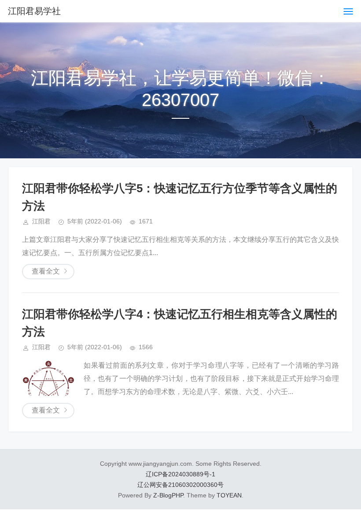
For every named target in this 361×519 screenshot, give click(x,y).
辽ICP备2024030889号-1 (180, 474)
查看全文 (46, 271)
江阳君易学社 (34, 11)
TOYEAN (229, 495)
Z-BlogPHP (168, 495)
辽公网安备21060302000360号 (180, 484)
